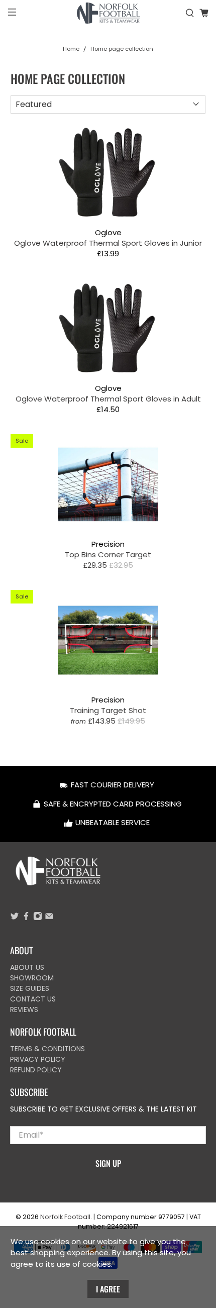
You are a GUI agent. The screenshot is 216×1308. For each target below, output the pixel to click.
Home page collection (121, 49)
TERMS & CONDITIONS (47, 1049)
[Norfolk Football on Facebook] (26, 918)
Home (71, 49)
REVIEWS (24, 1009)
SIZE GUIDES (29, 988)
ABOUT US (27, 967)
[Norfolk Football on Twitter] (14, 918)
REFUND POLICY (36, 1070)
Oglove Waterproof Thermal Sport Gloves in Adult (108, 398)
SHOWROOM (32, 978)
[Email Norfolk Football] (49, 918)
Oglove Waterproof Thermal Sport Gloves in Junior (108, 243)
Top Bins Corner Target (108, 554)
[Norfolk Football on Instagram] (37, 918)
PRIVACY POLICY (37, 1059)
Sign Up (108, 1163)
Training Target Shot (108, 710)
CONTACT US (33, 999)
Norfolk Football (65, 1217)
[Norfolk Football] (108, 13)
